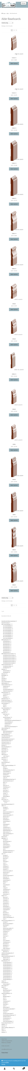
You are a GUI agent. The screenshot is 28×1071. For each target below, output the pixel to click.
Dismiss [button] (3, 1064)
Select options (14, 63)
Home (4, 13)
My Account (4, 1068)
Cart (21, 1067)
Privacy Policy (5, 1052)
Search (14, 1068)
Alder (8, 13)
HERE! (7, 1062)
